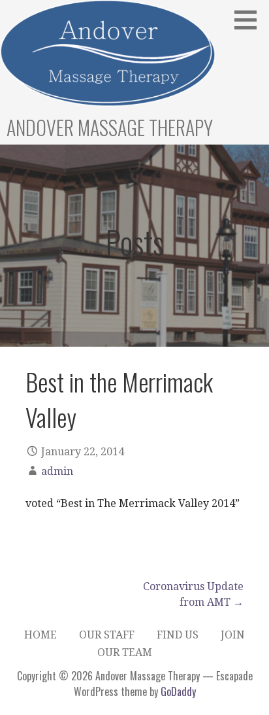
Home (40, 635)
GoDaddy (178, 691)
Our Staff (106, 635)
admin (57, 471)
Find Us (177, 635)
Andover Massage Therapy (110, 127)
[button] (250, 20)
